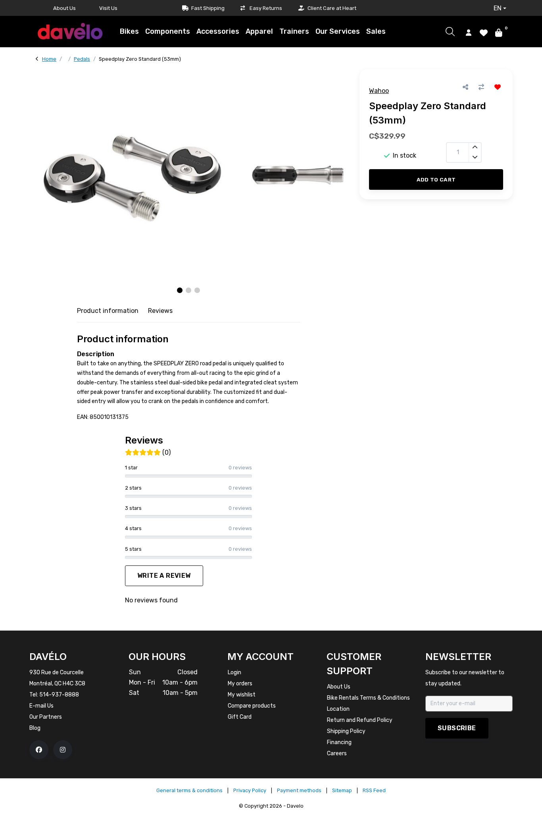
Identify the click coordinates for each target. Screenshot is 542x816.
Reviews (160, 310)
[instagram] (62, 749)
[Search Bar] (450, 31)
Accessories (217, 31)
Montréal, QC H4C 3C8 (57, 683)
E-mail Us (41, 705)
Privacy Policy (249, 790)
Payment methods (299, 790)
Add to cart (436, 179)
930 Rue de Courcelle (56, 672)
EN (498, 8)
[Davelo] (70, 31)
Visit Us (108, 8)
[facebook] (38, 749)
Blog (34, 728)
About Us (64, 8)
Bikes (129, 31)
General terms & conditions (189, 790)
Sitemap (342, 790)
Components (167, 31)
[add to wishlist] (497, 87)
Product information (107, 310)
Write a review (164, 575)
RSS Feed (374, 790)
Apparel (259, 31)
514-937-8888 (59, 694)
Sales (376, 31)
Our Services (337, 31)
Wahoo (379, 91)
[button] (180, 290)
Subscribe (457, 728)
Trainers (294, 31)
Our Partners (45, 717)
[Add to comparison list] (481, 87)
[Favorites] (483, 32)
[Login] (468, 32)
